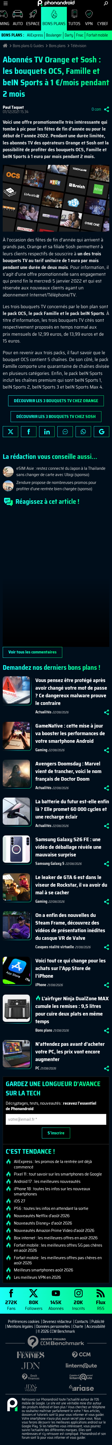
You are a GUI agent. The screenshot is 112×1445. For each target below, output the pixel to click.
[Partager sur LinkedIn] (47, 431)
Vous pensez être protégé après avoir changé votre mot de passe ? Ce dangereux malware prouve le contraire (71, 691)
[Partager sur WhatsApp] (83, 431)
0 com (96, 109)
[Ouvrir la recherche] (105, 3)
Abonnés (56, 1305)
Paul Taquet (13, 107)
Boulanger (54, 35)
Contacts (81, 1321)
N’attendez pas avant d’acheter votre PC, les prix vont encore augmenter (70, 1052)
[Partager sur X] (10, 431)
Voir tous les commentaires (32, 652)
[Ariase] (81, 1388)
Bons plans (54, 23)
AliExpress (35, 35)
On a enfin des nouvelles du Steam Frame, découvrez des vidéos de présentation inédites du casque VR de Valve (70, 926)
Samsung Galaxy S (49, 864)
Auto (18, 23)
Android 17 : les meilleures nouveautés (47, 1181)
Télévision (78, 46)
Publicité (97, 1321)
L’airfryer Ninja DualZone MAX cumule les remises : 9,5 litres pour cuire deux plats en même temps (72, 1010)
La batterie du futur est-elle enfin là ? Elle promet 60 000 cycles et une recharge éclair (72, 809)
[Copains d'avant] (81, 1377)
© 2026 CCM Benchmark (56, 1331)
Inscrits (78, 1305)
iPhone (40, 985)
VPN (89, 23)
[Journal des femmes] (30, 1355)
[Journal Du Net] (30, 1365)
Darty (69, 35)
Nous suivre (101, 431)
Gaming (41, 750)
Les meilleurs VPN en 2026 (37, 1277)
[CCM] (81, 1355)
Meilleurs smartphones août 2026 (43, 1270)
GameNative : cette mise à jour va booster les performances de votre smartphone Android (70, 733)
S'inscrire (56, 1132)
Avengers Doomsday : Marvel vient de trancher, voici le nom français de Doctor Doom (68, 771)
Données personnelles (53, 1326)
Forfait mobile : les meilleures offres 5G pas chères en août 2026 (58, 1248)
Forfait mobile (97, 35)
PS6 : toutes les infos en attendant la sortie (51, 1208)
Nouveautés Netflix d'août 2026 (42, 1216)
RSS (100, 1305)
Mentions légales (20, 1326)
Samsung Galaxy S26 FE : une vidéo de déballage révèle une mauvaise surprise (68, 847)
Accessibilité (95, 1326)
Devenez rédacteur (57, 1321)
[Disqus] (56, 579)
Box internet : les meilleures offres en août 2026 (56, 1238)
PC (37, 1068)
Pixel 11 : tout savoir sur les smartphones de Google (58, 1174)
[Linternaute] (81, 1365)
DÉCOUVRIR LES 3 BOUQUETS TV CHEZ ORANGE (56, 400)
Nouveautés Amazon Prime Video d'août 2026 (54, 1230)
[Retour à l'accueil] (56, 3)
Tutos (74, 23)
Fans (11, 1305)
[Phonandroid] (12, 1405)
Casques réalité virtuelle (54, 947)
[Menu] (5, 3)
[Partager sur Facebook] (28, 431)
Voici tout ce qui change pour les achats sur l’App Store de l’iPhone (70, 968)
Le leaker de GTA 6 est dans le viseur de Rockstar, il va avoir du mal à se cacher (71, 885)
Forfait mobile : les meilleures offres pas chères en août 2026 (58, 1260)
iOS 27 (19, 1201)
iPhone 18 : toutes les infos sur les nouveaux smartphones (52, 1191)
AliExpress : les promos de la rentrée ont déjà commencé (53, 1164)
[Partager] (106, 109)
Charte (78, 1326)
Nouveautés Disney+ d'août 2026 (43, 1223)
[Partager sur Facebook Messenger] (65, 431)
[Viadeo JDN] (30, 1388)
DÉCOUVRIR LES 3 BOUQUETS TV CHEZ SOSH (56, 416)
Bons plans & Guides (28, 46)
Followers (33, 1305)
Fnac (79, 35)
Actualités (43, 712)
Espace (33, 23)
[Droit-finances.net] (30, 1377)
